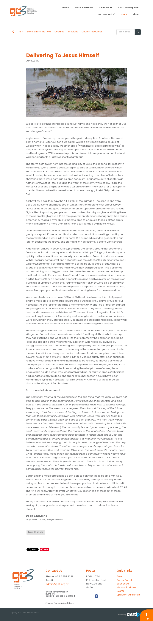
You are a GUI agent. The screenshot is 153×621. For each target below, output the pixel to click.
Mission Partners (84, 8)
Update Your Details (128, 595)
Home (65, 8)
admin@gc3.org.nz (57, 584)
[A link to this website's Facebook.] (96, 596)
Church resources (92, 32)
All (20, 32)
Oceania (59, 32)
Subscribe (123, 584)
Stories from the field (39, 32)
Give (119, 577)
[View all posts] (13, 32)
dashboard (33, 612)
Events (120, 591)
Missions (73, 32)
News (124, 14)
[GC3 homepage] (23, 11)
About (136, 14)
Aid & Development (128, 8)
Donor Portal (124, 580)
